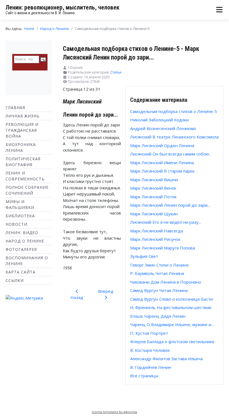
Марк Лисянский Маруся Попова (162, 248)
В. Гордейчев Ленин (150, 367)
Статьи (115, 72)
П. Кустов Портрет (149, 333)
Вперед (105, 291)
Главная (15, 107)
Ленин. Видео (22, 232)
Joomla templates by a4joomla (114, 412)
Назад (76, 297)
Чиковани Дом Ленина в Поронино (165, 282)
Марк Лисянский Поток (153, 196)
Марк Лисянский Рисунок (155, 239)
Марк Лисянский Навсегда (156, 231)
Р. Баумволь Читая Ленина (157, 273)
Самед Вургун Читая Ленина (159, 290)
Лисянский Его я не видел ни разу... (165, 222)
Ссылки (15, 280)
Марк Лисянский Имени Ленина (162, 162)
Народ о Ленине (25, 241)
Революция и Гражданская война (22, 130)
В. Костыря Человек (150, 350)
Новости (16, 224)
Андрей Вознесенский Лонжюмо (163, 128)
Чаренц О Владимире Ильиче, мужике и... (172, 324)
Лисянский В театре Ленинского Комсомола (174, 137)
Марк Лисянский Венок (153, 188)
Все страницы (144, 375)
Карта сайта (20, 272)
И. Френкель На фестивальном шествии (170, 307)
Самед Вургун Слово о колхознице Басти (171, 299)
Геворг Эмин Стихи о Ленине (159, 265)
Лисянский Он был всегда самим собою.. (170, 154)
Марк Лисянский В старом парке (162, 171)
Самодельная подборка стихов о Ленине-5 (173, 111)
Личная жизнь (23, 116)
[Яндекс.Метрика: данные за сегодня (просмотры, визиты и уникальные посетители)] (24, 298)
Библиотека (20, 215)
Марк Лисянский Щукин (154, 213)
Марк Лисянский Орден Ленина (162, 145)
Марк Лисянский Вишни (154, 179)
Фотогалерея (21, 249)
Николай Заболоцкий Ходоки (159, 119)
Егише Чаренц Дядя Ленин (157, 316)
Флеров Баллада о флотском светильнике (172, 341)
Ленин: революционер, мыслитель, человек (63, 7)
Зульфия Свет (144, 256)
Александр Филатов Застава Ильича (166, 358)
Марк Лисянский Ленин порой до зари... (170, 205)
